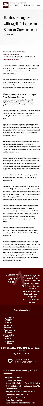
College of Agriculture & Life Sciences (31, 299)
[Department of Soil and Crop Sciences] (18, 4)
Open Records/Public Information (20, 403)
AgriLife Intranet (8, 320)
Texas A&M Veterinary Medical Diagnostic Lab (31, 291)
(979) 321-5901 (23, 353)
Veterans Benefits (32, 386)
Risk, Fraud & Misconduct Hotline (20, 391)
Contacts (9, 322)
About (11, 317)
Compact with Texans (13, 377)
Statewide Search (13, 386)
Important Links (9, 342)
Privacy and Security (14, 380)
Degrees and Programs (8, 326)
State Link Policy (32, 383)
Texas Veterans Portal (15, 397)
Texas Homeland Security (17, 394)
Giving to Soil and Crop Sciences (8, 336)
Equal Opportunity (14, 400)
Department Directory (9, 331)
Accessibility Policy (14, 383)
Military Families (13, 389)
